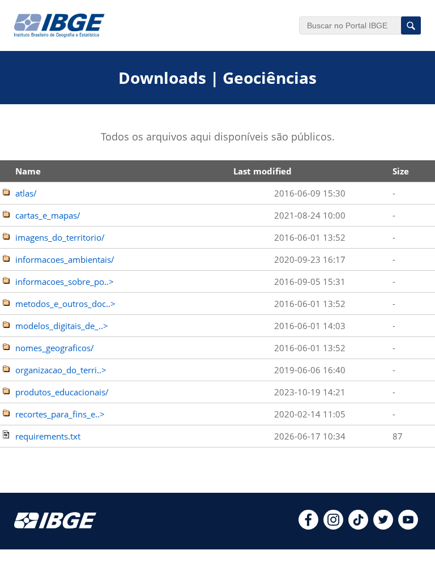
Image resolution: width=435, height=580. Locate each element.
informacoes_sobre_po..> (64, 281)
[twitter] (383, 526)
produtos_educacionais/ (62, 392)
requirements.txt (47, 436)
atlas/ (26, 193)
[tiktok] (358, 526)
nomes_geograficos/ (54, 347)
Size (401, 171)
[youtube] (408, 526)
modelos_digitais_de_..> (61, 325)
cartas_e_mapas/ (47, 215)
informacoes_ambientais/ (64, 259)
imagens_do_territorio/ (60, 237)
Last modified (262, 171)
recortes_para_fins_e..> (60, 414)
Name (28, 171)
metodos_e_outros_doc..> (65, 303)
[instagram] (333, 526)
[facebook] (308, 526)
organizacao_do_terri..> (60, 370)
